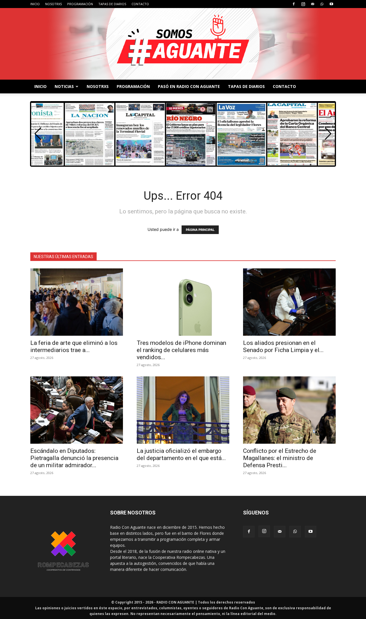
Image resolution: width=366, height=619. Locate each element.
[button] (328, 133)
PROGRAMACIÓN (80, 4)
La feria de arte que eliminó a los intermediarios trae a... (74, 346)
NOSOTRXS (53, 4)
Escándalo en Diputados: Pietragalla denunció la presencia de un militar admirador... (74, 458)
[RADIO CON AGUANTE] (183, 44)
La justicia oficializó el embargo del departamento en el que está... (181, 454)
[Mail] (312, 4)
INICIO (35, 4)
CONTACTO (140, 4)
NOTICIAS (64, 86)
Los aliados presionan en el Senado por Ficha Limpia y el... (283, 346)
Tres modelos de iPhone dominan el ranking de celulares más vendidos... (181, 350)
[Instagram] (303, 4)
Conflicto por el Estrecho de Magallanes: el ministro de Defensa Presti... (279, 458)
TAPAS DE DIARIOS (112, 4)
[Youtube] (331, 4)
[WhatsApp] (322, 4)
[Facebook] (293, 4)
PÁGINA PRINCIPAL (200, 230)
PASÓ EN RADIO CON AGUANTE (189, 86)
